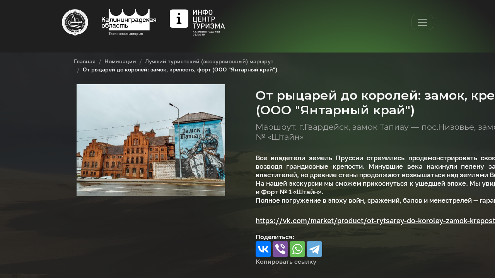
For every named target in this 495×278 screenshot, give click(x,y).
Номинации (120, 61)
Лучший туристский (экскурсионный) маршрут (209, 61)
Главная (85, 61)
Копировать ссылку (286, 261)
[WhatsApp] (297, 249)
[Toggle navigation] (422, 22)
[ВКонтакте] (263, 249)
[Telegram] (314, 249)
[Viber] (280, 249)
